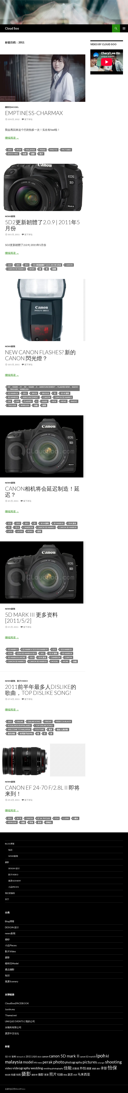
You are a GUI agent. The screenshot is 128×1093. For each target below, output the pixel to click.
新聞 (44, 405)
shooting (13, 154)
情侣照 (7, 1075)
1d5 (54, 649)
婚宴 (89, 1068)
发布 (40, 822)
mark (44, 401)
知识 (10, 850)
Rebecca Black (63, 721)
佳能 (36, 405)
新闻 (39, 531)
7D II (17, 527)
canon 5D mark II (16, 269)
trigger (12, 405)
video (8, 1068)
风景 (75, 1075)
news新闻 (10, 216)
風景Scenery (14, 880)
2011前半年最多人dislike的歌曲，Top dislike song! (40, 689)
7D (9, 527)
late (10, 531)
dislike (19, 721)
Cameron (28, 527)
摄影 (33, 154)
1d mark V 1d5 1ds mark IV (35, 649)
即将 (31, 822)
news (32, 269)
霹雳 (70, 1074)
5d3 (32, 657)
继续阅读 (12, 137)
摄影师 (35, 1074)
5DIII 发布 (72, 523)
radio (74, 401)
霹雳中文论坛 (12, 1033)
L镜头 (76, 818)
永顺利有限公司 (13, 1027)
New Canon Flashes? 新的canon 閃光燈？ (40, 355)
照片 (41, 154)
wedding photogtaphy (53, 1068)
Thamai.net (11, 1015)
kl (107, 1056)
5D (55, 393)
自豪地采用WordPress (15, 1089)
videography (21, 1068)
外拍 (83, 1068)
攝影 (41, 1074)
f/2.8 (56, 818)
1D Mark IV (13, 393)
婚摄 (94, 1068)
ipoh (18, 150)
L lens (66, 818)
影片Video (22, 681)
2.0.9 (10, 265)
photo (53, 150)
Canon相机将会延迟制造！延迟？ (42, 491)
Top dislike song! (44, 725)
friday (48, 721)
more (65, 661)
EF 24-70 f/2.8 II (44, 818)
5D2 (26, 265)
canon (69, 265)
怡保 (24, 154)
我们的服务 (10, 893)
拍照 (18, 1074)
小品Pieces (13, 887)
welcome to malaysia (19, 729)
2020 (34, 1056)
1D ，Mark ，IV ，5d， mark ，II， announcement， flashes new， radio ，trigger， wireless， (43, 388)
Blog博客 (9, 843)
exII (9, 401)
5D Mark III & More (16, 657)
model (54, 661)
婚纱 (7, 939)
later (20, 531)
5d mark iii (13, 397)
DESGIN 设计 (14, 868)
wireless (25, 405)
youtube (39, 729)
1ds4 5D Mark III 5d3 (26, 653)
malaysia (30, 150)
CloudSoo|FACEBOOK (17, 1003)
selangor (101, 1063)
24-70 (18, 818)
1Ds (9, 523)
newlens (12, 822)
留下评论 (28, 119)
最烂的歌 (11, 733)
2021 (39, 1057)
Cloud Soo (12, 28)
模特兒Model (12, 107)
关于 (7, 899)
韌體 (54, 269)
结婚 (60, 1074)
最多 (50, 729)
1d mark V (13, 649)
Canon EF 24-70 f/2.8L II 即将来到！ (42, 790)
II (36, 401)
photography (73, 1062)
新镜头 (49, 822)
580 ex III (45, 393)
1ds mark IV (66, 649)
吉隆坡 (75, 1068)
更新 (46, 1074)
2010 (18, 523)
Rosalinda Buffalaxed (19, 725)
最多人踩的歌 (62, 729)
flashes (28, 401)
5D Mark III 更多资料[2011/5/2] (31, 617)
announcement (30, 397)
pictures (66, 150)
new (54, 401)
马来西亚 (84, 1074)
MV (35, 1062)
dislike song (34, 721)
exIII (17, 401)
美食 (65, 1075)
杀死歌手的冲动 (26, 733)
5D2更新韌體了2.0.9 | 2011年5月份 (42, 225)
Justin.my (10, 1009)
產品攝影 (9, 969)
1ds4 (10, 653)
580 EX (34, 393)
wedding (37, 1068)
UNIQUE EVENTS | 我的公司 (20, 1021)
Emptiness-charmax (34, 113)
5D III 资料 (65, 393)
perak (43, 150)
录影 (104, 1068)
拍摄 (13, 1074)
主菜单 (124, 28)
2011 (10, 150)
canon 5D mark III (67, 527)
